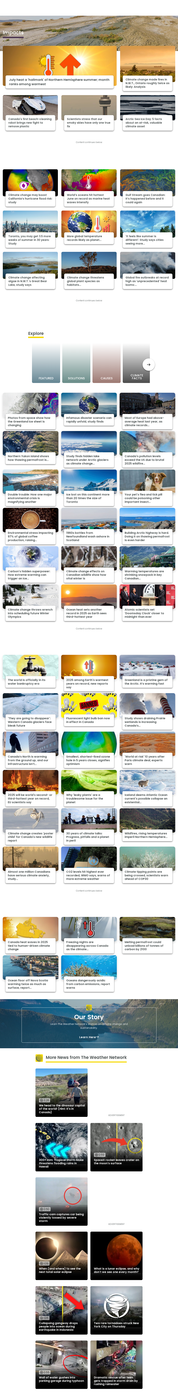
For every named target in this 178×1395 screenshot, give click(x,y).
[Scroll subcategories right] (149, 364)
